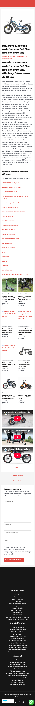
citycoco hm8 (17, 615)
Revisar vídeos (17, 634)
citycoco (17, 606)
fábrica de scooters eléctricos (18, 619)
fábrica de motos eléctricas (17, 675)
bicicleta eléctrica (17, 608)
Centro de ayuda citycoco (10, 183)
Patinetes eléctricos (17, 627)
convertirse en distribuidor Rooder (13, 212)
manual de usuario (8, 248)
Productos (20, 56)
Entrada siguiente (18, 481)
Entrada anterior (17, 476)
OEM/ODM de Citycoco (9, 192)
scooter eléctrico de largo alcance (17, 617)
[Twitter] (15, 702)
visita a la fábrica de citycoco (11, 187)
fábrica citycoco (7, 216)
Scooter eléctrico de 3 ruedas (17, 652)
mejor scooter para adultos (17, 645)
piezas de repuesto (8, 234)
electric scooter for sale (17, 662)
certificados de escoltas (10, 207)
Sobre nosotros (17, 599)
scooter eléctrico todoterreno (17, 650)
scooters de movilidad (17, 684)
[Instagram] (19, 702)
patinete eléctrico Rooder (17, 604)
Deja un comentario (8, 56)
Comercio (17, 597)
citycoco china (7, 243)
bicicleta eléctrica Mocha (10, 239)
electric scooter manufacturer (17, 667)
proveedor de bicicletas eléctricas (17, 673)
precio (4, 252)
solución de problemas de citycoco (13, 203)
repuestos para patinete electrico (17, 678)
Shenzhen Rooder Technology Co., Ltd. (15, 274)
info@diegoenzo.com (17, 664)
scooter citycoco (17, 680)
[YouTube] (23, 702)
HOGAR (17, 467)
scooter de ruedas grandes (17, 647)
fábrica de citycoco (17, 638)
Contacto (17, 601)
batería (4, 261)
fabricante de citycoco (17, 671)
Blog (17, 660)
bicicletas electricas (8, 221)
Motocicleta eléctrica (17, 610)
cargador (5, 265)
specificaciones (8, 270)
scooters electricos (8, 230)
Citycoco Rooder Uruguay (17, 629)
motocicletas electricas (10, 225)
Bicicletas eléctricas (17, 632)
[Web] (17, 541)
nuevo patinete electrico (18, 636)
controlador (6, 256)
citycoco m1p (17, 612)
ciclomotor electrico (17, 682)
